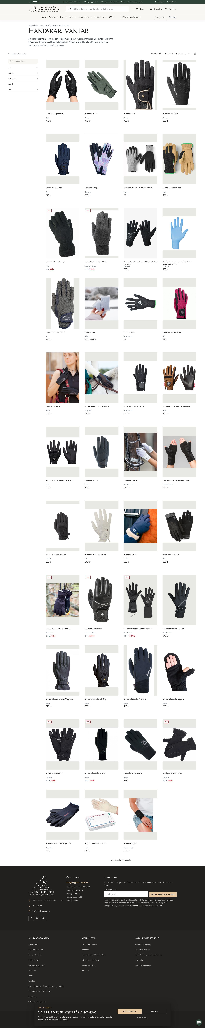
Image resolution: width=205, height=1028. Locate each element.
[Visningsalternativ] (194, 54)
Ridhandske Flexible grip (56, 555)
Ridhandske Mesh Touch (134, 406)
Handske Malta (91, 114)
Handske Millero (91, 480)
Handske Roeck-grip (54, 188)
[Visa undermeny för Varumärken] (91, 17)
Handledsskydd (130, 843)
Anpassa (155, 1011)
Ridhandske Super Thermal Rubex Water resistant (140, 263)
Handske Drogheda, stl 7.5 (95, 555)
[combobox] (97, 9)
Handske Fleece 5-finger (55, 262)
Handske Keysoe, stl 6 (133, 773)
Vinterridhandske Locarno (173, 629)
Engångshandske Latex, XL (96, 843)
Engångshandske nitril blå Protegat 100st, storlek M (177, 263)
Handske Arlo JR (91, 188)
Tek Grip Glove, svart (171, 555)
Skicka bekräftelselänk (163, 894)
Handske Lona (130, 114)
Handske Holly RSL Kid (172, 332)
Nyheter (44, 17)
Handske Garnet (130, 555)
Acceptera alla (129, 1011)
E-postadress (110, 890)
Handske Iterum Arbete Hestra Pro (138, 188)
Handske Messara (53, 406)
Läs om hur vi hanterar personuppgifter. (146, 906)
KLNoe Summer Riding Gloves (97, 406)
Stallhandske (129, 332)
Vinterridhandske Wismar (95, 773)
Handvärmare (90, 332)
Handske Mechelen (170, 114)
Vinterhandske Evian (54, 773)
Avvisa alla (142, 1018)
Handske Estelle (130, 480)
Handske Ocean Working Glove (58, 843)
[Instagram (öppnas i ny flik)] (37, 918)
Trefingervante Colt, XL (172, 773)
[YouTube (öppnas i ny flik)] (43, 918)
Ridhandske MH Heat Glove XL (58, 629)
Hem (30, 25)
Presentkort (159, 2)
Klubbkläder (99, 17)
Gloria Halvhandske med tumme (176, 480)
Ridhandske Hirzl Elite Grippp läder (177, 406)
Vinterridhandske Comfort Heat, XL (138, 629)
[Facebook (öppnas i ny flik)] (31, 918)
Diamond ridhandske (93, 629)
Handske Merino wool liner (96, 262)
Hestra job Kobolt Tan (172, 188)
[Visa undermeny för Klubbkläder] (106, 17)
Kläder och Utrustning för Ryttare (45, 25)
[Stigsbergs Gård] (44, 9)
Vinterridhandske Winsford (135, 699)
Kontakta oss (172, 2)
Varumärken (83, 17)
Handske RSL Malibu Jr (55, 332)
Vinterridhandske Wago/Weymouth (60, 699)
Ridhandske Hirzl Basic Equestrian (60, 480)
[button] (199, 1022)
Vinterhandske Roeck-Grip (95, 699)
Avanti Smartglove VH (54, 114)
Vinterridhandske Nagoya (173, 699)
